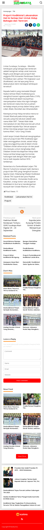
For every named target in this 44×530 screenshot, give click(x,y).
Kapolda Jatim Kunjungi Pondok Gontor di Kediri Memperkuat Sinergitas (33, 224)
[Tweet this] (30, 25)
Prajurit (8, 200)
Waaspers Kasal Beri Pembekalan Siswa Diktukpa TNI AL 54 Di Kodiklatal (11, 263)
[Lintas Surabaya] (22, 2)
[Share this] (26, 25)
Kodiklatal (9, 197)
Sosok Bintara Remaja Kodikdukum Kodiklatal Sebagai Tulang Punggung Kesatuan (12, 242)
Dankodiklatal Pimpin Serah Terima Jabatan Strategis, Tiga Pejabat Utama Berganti (32, 309)
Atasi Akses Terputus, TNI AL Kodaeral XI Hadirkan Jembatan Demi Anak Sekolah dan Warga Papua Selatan (12, 290)
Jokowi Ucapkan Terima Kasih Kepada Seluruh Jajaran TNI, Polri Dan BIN (27, 480)
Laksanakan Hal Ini (24, 197)
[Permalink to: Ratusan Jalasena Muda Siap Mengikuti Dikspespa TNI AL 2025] (32, 320)
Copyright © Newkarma (10, 527)
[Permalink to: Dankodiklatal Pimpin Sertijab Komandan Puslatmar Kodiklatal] (12, 300)
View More (22, 456)
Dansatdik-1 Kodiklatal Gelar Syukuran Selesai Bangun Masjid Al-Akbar (31, 263)
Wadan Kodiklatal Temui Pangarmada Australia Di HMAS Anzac (21, 498)
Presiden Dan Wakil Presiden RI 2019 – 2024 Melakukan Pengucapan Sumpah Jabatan (26, 469)
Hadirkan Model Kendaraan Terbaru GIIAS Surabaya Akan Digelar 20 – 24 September (12, 224)
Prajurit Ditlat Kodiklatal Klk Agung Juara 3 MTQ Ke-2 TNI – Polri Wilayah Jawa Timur (12, 256)
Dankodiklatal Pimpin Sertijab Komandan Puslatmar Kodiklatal (11, 309)
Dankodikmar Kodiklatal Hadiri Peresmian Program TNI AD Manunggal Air (11, 249)
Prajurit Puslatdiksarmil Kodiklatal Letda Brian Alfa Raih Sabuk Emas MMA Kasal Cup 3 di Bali (32, 256)
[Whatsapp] (38, 25)
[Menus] (3, 2)
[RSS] (22, 212)
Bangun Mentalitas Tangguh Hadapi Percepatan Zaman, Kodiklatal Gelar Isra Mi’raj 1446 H (31, 242)
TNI (4, 26)
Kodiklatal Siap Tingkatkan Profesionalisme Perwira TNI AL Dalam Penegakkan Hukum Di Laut (21, 504)
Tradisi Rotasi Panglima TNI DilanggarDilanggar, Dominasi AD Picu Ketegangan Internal (32, 289)
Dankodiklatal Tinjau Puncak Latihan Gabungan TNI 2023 (21, 491)
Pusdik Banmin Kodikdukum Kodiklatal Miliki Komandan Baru (31, 249)
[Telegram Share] (34, 25)
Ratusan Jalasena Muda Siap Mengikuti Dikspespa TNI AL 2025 (31, 328)
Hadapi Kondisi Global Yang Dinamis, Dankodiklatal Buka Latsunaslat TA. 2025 (11, 328)
